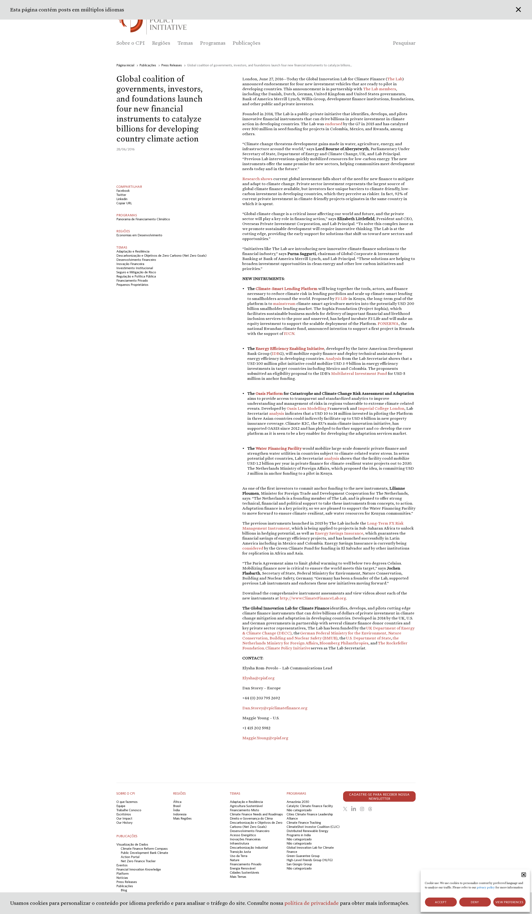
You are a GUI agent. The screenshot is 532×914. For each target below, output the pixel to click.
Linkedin (121, 199)
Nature (234, 860)
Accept (441, 902)
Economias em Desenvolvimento (139, 235)
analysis (276, 413)
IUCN (289, 333)
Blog (124, 890)
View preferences (509, 902)
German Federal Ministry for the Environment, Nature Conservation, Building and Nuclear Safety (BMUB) (321, 635)
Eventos (122, 865)
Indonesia (179, 814)
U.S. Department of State (368, 637)
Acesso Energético (243, 835)
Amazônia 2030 (298, 802)
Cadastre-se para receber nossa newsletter (379, 796)
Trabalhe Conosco (128, 810)
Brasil (177, 806)
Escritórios (123, 814)
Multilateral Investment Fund (359, 373)
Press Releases (126, 882)
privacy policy (486, 887)
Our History (124, 822)
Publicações (124, 886)
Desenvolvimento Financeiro (136, 259)
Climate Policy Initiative (287, 647)
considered (252, 548)
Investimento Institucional (134, 268)
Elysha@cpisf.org (258, 677)
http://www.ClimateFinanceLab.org (313, 598)
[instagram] (362, 809)
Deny (475, 902)
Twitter (121, 195)
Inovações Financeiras (245, 839)
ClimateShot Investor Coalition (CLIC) (313, 827)
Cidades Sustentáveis (244, 872)
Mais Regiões (182, 818)
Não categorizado (299, 810)
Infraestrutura (239, 843)
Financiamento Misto (244, 810)
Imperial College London (381, 408)
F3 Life (341, 298)
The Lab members (379, 88)
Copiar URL (124, 203)
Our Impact (124, 818)
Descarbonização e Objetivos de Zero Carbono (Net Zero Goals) (161, 255)
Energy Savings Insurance (339, 533)
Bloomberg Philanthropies (343, 642)
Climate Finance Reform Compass (144, 848)
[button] (524, 875)
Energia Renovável (242, 868)
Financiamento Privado (132, 280)
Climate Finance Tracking (304, 822)
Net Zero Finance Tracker (138, 861)
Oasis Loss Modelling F (308, 408)
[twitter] (345, 809)
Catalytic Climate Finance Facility (310, 806)
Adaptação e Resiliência (132, 251)
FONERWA (388, 323)
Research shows (257, 178)
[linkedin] (353, 809)
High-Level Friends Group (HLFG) (310, 860)
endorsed (333, 123)
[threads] (370, 809)
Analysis (333, 358)
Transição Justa (240, 851)
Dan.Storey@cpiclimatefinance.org (274, 707)
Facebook (123, 190)
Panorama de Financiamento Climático (143, 219)
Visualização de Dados (132, 844)
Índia (176, 810)
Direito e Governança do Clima (251, 818)
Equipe (120, 806)
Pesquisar (404, 43)
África (177, 802)
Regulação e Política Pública (136, 276)
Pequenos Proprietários (132, 284)
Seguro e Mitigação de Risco (136, 272)
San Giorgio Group (299, 864)
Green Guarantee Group (303, 856)
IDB (275, 353)
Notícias (122, 877)
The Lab (394, 78)
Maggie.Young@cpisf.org (265, 737)
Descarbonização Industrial (249, 847)
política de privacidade (312, 903)
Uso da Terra (238, 856)
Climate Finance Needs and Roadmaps (256, 814)
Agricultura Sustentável (246, 806)
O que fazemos (127, 802)
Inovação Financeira (130, 264)
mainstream (284, 303)
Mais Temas (238, 876)
